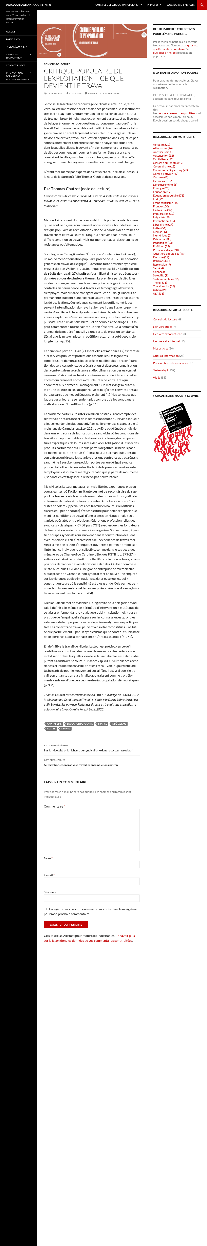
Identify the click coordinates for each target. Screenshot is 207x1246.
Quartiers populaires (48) (169, 253)
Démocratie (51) (163, 181)
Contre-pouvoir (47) (165, 173)
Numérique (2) (162, 235)
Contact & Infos (15, 65)
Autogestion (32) (163, 155)
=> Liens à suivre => (16, 46)
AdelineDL (75, 93)
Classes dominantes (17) (168, 162)
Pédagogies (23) (163, 242)
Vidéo (157, 377)
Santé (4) (158, 268)
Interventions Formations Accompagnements (17, 76)
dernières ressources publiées (176, 113)
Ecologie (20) (161, 188)
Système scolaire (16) (166, 279)
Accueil (10, 31)
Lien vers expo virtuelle (167, 334)
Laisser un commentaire (104, 93)
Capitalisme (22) (163, 159)
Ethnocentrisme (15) (165, 202)
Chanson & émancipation (14, 56)
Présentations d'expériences (170, 363)
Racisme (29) (161, 257)
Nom (48, 858)
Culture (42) (160, 177)
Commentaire (54, 806)
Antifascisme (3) (163, 152)
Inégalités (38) (161, 217)
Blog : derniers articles (181, 4)
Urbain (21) (160, 290)
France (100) (161, 206)
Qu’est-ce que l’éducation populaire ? (117, 4)
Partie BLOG (13, 39)
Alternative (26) (163, 148)
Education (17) (162, 192)
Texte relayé (160, 370)
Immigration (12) (163, 213)
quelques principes (165, 52)
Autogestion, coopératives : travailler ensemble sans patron (81, 762)
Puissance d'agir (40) (166, 250)
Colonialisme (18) (164, 166)
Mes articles (160, 348)
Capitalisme (54, 723)
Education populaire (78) (168, 195)
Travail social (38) (164, 286)
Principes (152, 4)
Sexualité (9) (160, 275)
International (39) (164, 221)
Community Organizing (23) (170, 170)
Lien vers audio (162, 326)
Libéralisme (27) (163, 224)
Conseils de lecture (57, 64)
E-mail (49, 875)
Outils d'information (166, 355)
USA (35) (158, 293)
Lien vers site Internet (166, 341)
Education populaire (80, 723)
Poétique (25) (161, 246)
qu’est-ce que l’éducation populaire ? (175, 47)
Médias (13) (160, 231)
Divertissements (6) (165, 184)
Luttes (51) (159, 228)
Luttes (51, 728)
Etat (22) (158, 199)
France (102, 723)
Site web (50, 892)
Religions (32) (161, 261)
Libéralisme (119, 723)
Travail (65, 728)
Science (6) (159, 271)
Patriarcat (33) (162, 239)
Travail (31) (160, 282)
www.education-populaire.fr (28, 5)
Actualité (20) (161, 144)
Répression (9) (162, 264)
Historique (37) (162, 210)
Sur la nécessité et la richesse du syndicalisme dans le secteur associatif (88, 748)
